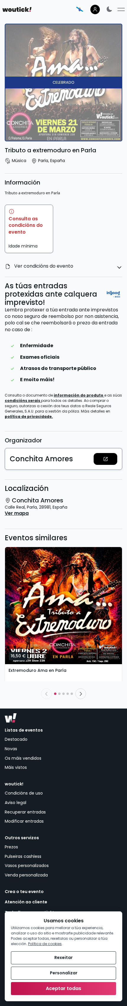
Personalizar (63, 973)
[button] (105, 459)
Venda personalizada (26, 875)
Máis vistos (16, 767)
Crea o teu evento (24, 892)
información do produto (79, 395)
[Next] (80, 693)
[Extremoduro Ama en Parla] (63, 605)
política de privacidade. (29, 416)
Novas (11, 749)
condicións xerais (23, 400)
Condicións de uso (24, 793)
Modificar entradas (24, 821)
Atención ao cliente (26, 902)
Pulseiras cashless (23, 856)
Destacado (16, 739)
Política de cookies (45, 943)
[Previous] (46, 693)
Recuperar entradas (25, 812)
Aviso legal (15, 803)
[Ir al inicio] (11, 718)
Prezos (11, 847)
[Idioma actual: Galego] (79, 9)
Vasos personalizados (27, 865)
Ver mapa (17, 513)
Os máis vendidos (23, 758)
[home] (17, 9)
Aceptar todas (63, 988)
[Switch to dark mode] (109, 9)
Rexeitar (63, 957)
